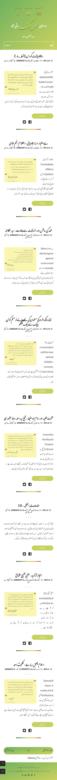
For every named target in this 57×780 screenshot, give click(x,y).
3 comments (24, 669)
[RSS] (22, 775)
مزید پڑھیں (42, 116)
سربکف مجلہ (21, 767)
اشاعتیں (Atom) (34, 758)
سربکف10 (30, 61)
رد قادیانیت (36, 61)
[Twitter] (31, 775)
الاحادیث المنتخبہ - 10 (28, 505)
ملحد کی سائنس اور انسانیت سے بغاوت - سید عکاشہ (28, 230)
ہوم (28, 751)
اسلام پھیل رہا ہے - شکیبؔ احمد (28, 664)
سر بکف (29, 25)
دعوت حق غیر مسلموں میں (34, 235)
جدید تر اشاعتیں (9, 751)
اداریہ (38, 669)
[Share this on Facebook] (30, 122)
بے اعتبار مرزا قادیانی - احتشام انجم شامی (28, 143)
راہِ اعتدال (37, 423)
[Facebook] (34, 775)
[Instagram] (28, 775)
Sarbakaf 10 (21, 61)
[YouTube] (25, 775)
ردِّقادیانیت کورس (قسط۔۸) (28, 56)
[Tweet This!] (24, 122)
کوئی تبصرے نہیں (8, 61)
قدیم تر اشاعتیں (47, 751)
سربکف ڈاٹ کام (20, 771)
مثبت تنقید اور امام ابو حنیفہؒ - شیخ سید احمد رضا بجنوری (28, 418)
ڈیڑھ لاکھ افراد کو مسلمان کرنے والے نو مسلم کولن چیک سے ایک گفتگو (28, 321)
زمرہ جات (7, 45)
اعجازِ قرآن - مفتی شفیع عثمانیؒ (29, 575)
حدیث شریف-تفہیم (34, 510)
